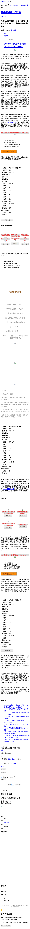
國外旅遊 (13, 763)
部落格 (6, 35)
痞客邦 (10, 759)
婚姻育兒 (13, 30)
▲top (2, 766)
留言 (13, 759)
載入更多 (3, 769)
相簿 (5, 33)
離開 (9, 925)
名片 (5, 37)
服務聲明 (17, 907)
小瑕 (2, 750)
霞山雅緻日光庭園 (11, 12)
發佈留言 (3, 779)
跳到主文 (3, 16)
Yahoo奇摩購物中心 (11, 122)
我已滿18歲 (4, 925)
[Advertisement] (15, 858)
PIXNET (7, 905)
